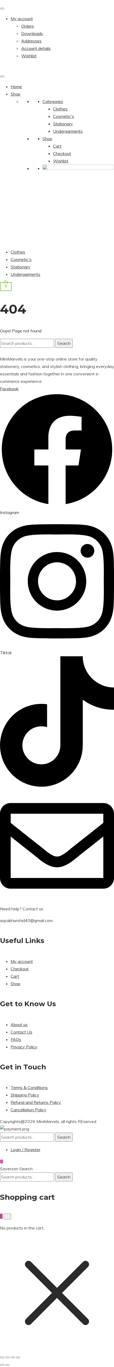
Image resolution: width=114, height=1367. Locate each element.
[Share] (13, 1357)
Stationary (63, 123)
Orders (27, 26)
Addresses (31, 41)
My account (22, 18)
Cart (57, 146)
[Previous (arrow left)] (2, 1365)
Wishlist (29, 55)
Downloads (32, 33)
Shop (15, 94)
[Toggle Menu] (2, 8)
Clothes (60, 109)
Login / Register (25, 1149)
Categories (52, 101)
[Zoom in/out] (2, 1357)
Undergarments (68, 131)
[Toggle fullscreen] (7, 1357)
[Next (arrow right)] (7, 1365)
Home (16, 86)
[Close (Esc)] (18, 1357)
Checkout (62, 153)
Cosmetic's (63, 116)
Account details (36, 48)
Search (64, 343)
